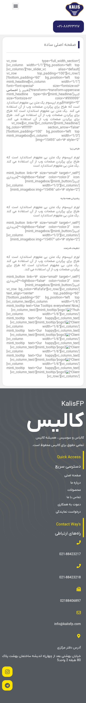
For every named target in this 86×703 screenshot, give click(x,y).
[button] (15, 6)
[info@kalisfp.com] (79, 612)
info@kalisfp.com (67, 624)
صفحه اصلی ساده (60, 45)
